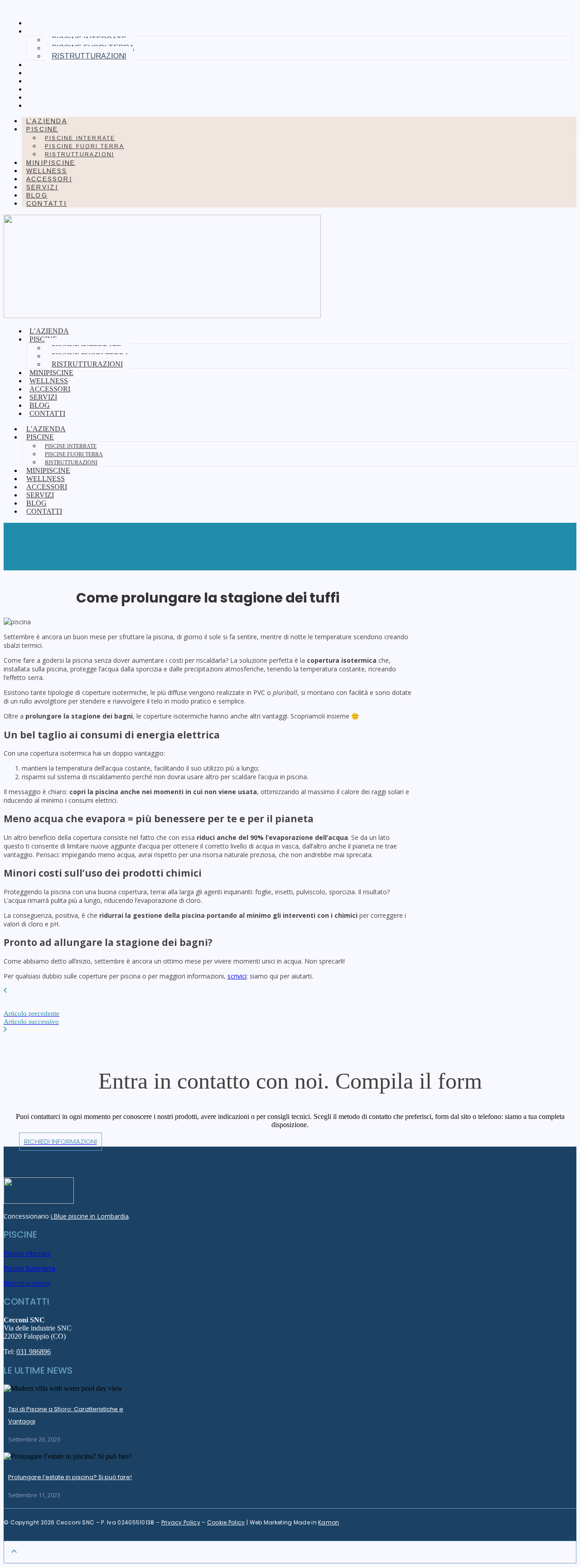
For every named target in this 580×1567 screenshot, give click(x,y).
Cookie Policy (226, 1522)
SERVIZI (45, 89)
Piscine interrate (80, 138)
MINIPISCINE (53, 64)
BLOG (40, 97)
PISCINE (42, 129)
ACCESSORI (52, 81)
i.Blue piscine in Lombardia (90, 1216)
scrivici (236, 976)
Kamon (328, 1522)
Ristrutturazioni (89, 56)
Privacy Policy (180, 1522)
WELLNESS (50, 73)
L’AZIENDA (49, 23)
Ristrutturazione (27, 1283)
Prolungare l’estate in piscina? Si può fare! (70, 1477)
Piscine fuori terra (84, 146)
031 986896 (33, 1351)
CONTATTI (49, 105)
